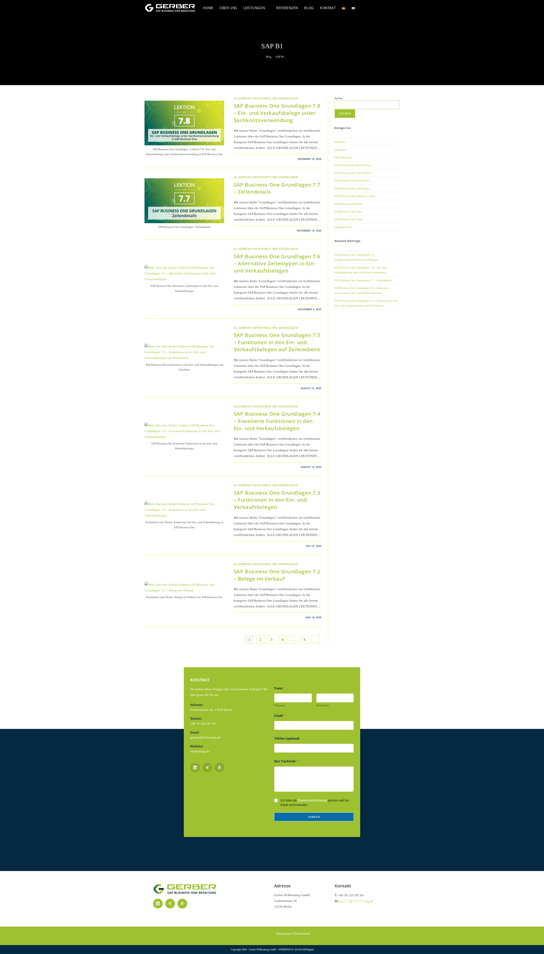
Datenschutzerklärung (312, 800)
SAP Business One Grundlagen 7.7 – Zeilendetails (363, 280)
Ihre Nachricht (286, 761)
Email (279, 715)
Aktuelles (340, 141)
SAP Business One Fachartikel (351, 180)
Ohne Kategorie (343, 157)
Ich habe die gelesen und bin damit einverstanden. (314, 802)
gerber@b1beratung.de (205, 737)
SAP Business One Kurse (348, 204)
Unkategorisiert (343, 227)
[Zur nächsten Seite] (315, 639)
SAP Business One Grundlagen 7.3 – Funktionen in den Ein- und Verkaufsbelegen (277, 499)
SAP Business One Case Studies (352, 172)
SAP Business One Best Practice (352, 165)
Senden (314, 817)
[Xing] (170, 903)
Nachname (322, 705)
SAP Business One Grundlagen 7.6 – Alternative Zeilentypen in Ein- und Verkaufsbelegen (277, 263)
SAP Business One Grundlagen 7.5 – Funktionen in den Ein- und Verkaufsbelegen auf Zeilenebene (277, 342)
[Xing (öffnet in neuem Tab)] (397, 7)
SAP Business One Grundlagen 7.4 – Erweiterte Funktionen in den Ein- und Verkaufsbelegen (277, 420)
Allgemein (241, 98)
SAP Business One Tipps (348, 219)
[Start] (261, 56)
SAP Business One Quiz (348, 211)
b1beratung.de (199, 751)
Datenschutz (302, 933)
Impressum (283, 933)
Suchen (338, 98)
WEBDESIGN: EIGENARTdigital (295, 949)
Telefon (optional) (286, 738)
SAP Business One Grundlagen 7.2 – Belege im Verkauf (277, 575)
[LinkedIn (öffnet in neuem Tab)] (388, 7)
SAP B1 (280, 56)
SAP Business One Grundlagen (275, 98)
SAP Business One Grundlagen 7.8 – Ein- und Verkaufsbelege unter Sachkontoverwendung (277, 112)
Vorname (279, 705)
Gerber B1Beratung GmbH (263, 949)
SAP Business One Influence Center (354, 196)
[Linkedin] (158, 903)
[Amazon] (182, 903)
